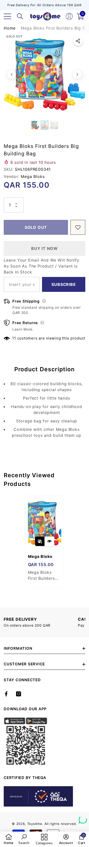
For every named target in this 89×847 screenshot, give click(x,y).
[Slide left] (11, 74)
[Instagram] (18, 694)
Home (10, 28)
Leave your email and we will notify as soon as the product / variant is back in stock (41, 266)
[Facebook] (6, 694)
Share (78, 41)
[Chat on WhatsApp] (83, 817)
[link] (9, 839)
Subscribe (63, 284)
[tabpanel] (44, 541)
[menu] (7, 16)
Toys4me (34, 824)
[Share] (78, 41)
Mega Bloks (32, 176)
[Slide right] (77, 74)
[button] (20, 16)
